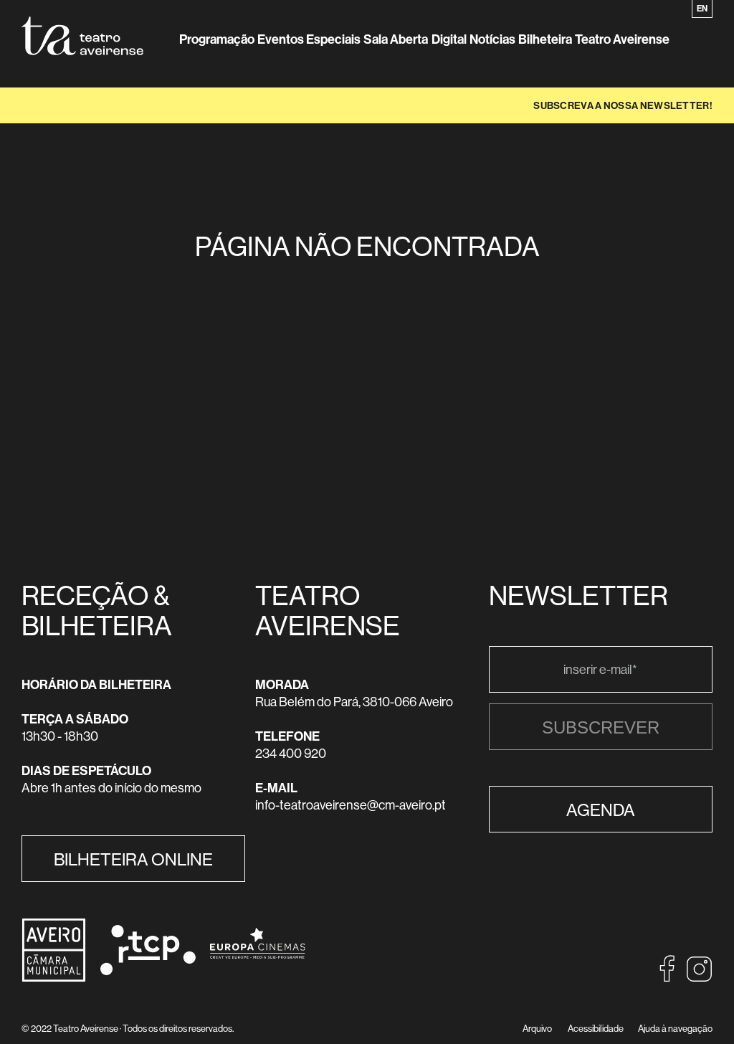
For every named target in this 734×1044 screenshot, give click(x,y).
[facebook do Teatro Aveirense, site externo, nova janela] (667, 977)
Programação (216, 39)
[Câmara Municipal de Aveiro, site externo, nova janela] (54, 977)
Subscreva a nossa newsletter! (622, 105)
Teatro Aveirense (622, 39)
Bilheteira (545, 39)
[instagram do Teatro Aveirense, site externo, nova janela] (699, 977)
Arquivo (537, 1028)
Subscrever (600, 727)
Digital (449, 39)
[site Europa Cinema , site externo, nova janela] (250, 968)
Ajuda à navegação (675, 1028)
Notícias (492, 39)
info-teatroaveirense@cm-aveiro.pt (350, 805)
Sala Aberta (395, 39)
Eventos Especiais (309, 39)
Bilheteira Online (133, 859)
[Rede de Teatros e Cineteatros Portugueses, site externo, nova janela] (141, 970)
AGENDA (600, 809)
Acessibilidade (596, 1028)
